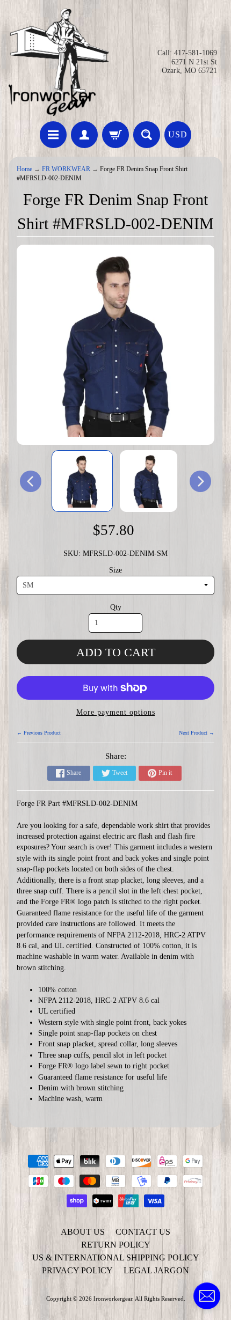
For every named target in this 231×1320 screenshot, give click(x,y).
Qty (115, 607)
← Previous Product (39, 733)
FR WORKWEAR (66, 169)
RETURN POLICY (115, 1244)
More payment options (115, 712)
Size (115, 570)
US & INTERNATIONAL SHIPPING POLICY (115, 1257)
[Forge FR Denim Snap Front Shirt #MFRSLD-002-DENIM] (82, 481)
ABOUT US (83, 1231)
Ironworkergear (112, 1298)
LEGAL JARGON (156, 1270)
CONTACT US (143, 1231)
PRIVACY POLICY (77, 1270)
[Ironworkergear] (59, 62)
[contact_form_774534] (206, 1295)
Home (24, 169)
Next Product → (196, 733)
